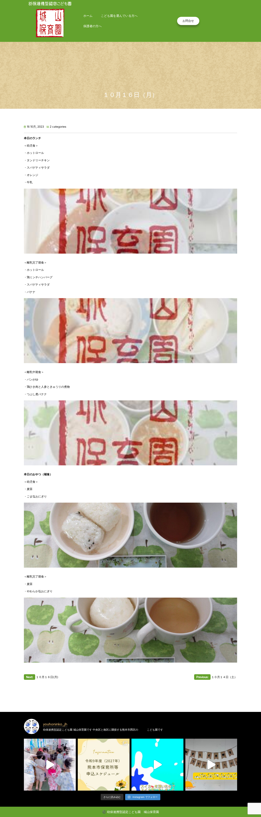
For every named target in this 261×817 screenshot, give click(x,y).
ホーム (87, 16)
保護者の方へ (92, 26)
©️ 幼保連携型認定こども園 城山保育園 (130, 812)
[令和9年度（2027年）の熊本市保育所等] (104, 765)
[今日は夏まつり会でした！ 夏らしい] (50, 765)
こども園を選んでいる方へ (119, 16)
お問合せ (188, 21)
